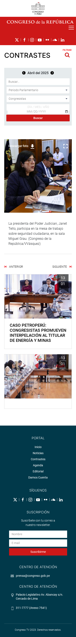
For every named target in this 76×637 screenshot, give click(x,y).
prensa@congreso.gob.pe (33, 575)
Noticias (38, 453)
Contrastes (38, 459)
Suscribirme (38, 551)
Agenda (38, 465)
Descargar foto (18, 146)
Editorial (38, 471)
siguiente (60, 266)
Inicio (38, 447)
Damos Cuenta (38, 477)
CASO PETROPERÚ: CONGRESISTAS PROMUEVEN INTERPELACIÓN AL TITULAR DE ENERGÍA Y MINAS (38, 333)
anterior (15, 266)
